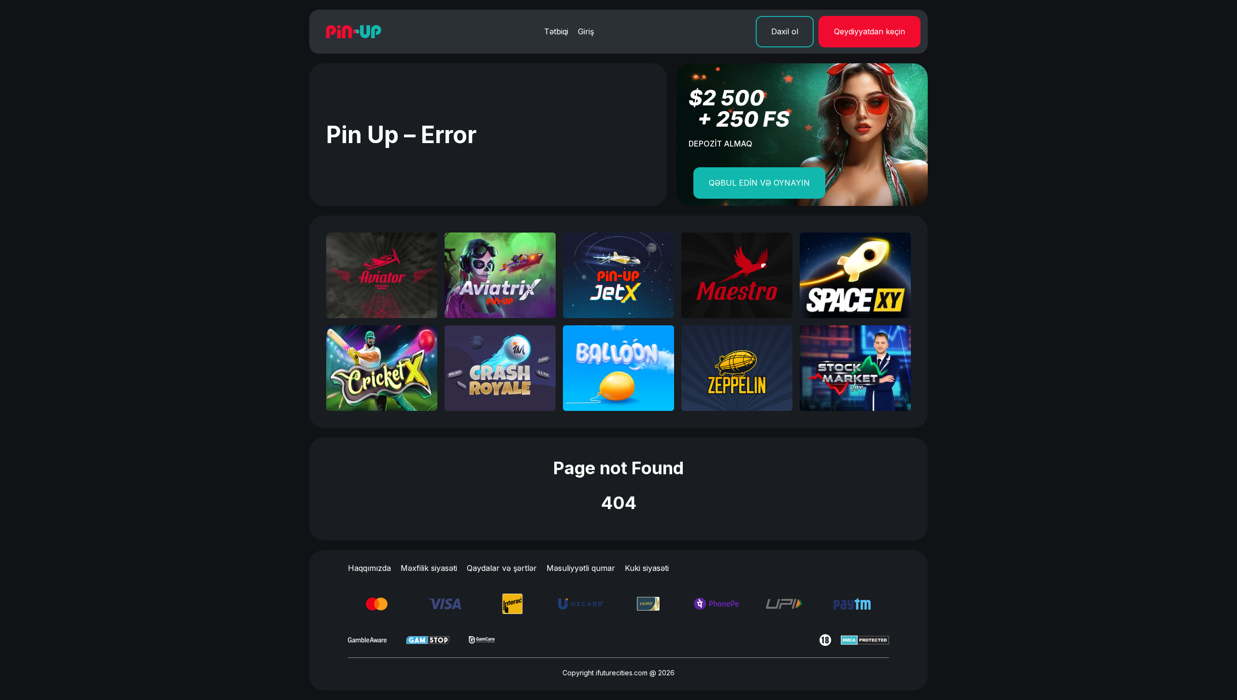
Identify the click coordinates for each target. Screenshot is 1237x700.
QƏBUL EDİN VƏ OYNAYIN (759, 183)
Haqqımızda (369, 568)
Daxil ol (784, 31)
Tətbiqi (556, 31)
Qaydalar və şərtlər (502, 568)
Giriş (586, 31)
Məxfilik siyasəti (429, 568)
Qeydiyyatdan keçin (869, 31)
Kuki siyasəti (647, 568)
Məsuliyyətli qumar (581, 568)
